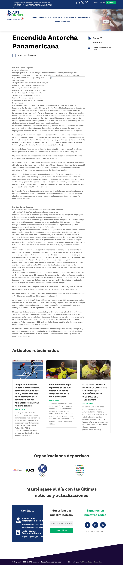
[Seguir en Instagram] (82, 2)
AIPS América (43, 17)
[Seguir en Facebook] (78, 2)
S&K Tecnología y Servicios (91, 562)
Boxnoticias (22, 55)
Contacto (65, 22)
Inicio (34, 17)
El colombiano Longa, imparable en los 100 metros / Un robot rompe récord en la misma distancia (60, 390)
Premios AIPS (83, 17)
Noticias (56, 17)
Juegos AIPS (69, 17)
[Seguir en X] (86, 2)
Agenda (57, 22)
